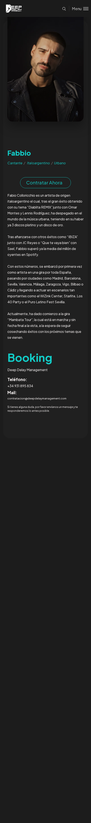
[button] (45, 182)
